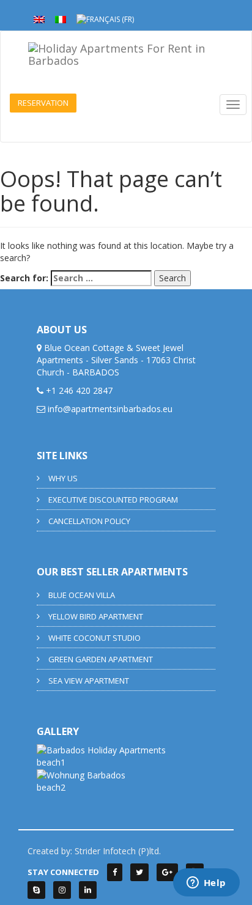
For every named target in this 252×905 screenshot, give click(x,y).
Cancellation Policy (89, 520)
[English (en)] (39, 18)
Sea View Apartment (88, 680)
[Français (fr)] (105, 18)
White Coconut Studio (94, 637)
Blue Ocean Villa (81, 594)
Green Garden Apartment (100, 659)
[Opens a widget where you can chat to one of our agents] (206, 883)
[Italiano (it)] (60, 18)
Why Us (63, 478)
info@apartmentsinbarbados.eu (110, 409)
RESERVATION (43, 102)
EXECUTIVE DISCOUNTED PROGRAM (113, 499)
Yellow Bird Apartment (95, 616)
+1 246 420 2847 (79, 390)
